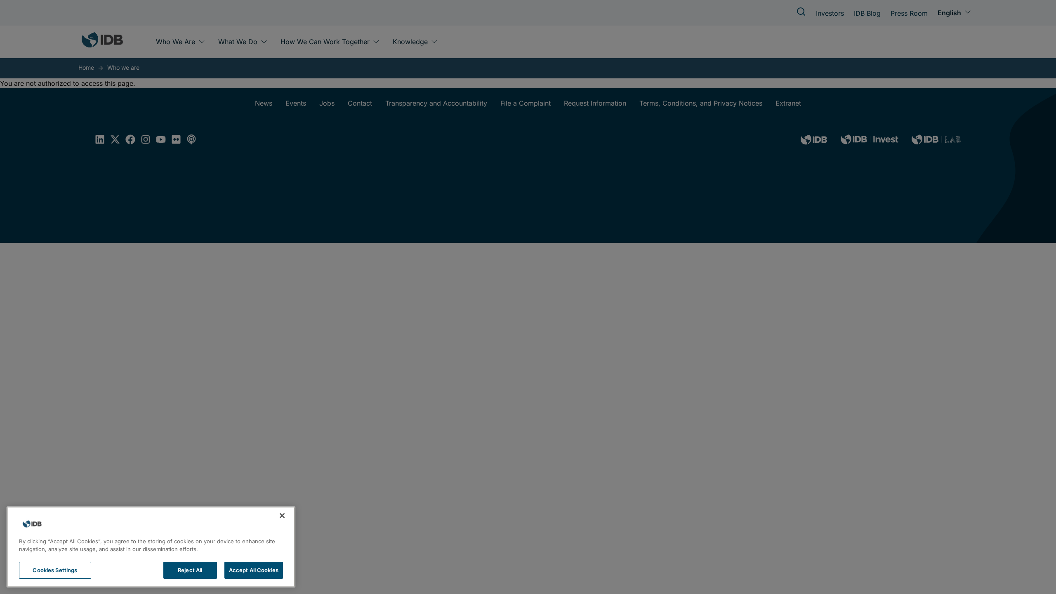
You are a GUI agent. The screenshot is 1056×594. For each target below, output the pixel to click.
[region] (151, 547)
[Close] (282, 516)
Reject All (190, 570)
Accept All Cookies (253, 570)
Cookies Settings (55, 570)
